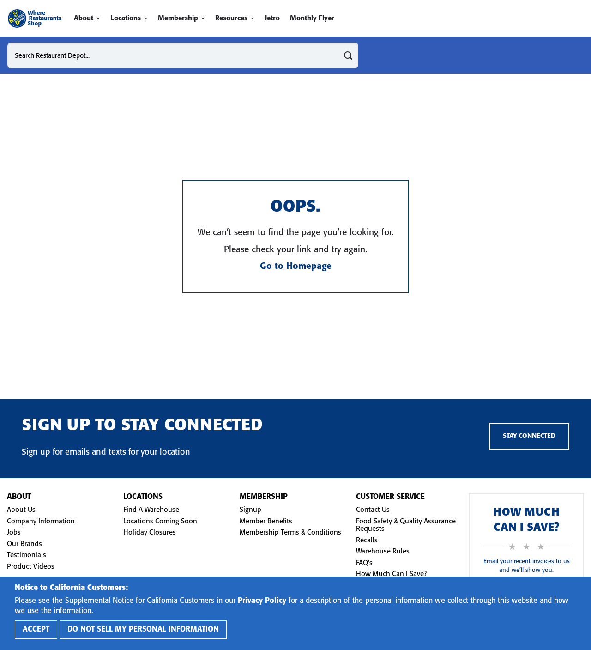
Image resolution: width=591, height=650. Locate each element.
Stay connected (529, 436)
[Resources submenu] (252, 18)
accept (36, 629)
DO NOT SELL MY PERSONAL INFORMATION (143, 629)
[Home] (34, 18)
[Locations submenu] (146, 18)
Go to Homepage (296, 266)
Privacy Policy (262, 601)
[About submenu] (98, 18)
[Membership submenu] (203, 18)
